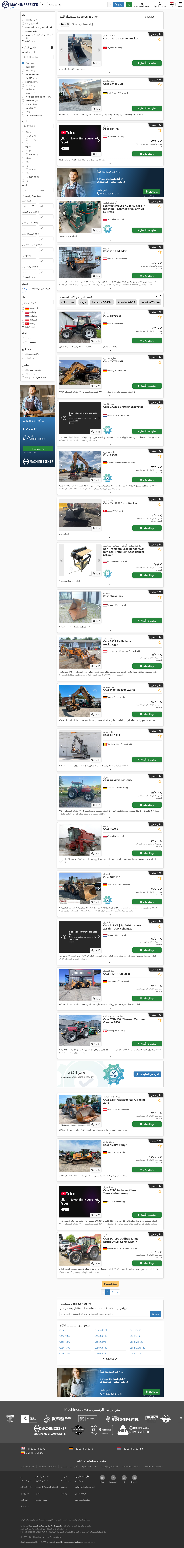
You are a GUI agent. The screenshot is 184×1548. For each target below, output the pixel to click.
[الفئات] (42, 4)
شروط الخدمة (61, 1542)
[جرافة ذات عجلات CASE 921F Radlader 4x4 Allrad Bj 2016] (80, 1111)
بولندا (33, 312)
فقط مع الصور (33, 370)
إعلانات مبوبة (32, 354)
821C (32, 169)
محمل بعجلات (67, 302)
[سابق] (61, 50)
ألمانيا (33, 308)
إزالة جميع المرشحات (83, 24)
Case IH (30, 67)
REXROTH (31, 100)
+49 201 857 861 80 (132, 1448)
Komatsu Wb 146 (150, 302)
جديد (28, 338)
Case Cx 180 (100, 1353)
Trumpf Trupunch (47, 1466)
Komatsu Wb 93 (126, 302)
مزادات (29, 357)
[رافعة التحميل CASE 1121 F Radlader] (80, 985)
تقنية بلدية (31, 31)
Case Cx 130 (100, 1347)
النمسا (33, 319)
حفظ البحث (111, 1283)
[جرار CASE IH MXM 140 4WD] (80, 791)
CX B (32, 135)
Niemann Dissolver (154, 1466)
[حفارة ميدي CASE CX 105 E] (80, 746)
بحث (119, 4)
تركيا (32, 323)
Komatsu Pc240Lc (102, 302)
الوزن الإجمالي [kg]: (30, 233)
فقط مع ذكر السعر (33, 196)
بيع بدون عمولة (38, 448)
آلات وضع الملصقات (69, 1466)
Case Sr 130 (136, 1353)
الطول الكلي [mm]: (30, 222)
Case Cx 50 (135, 1330)
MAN (30, 85)
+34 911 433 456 (34, 1453)
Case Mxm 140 (137, 1347)
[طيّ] (110, 73)
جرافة (83, 302)
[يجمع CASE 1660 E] (80, 840)
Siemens (31, 81)
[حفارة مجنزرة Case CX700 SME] (80, 372)
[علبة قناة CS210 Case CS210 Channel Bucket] (80, 50)
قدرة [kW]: (26, 255)
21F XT (33, 154)
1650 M (34, 176)
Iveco (30, 93)
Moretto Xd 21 (27, 1466)
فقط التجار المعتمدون (35, 377)
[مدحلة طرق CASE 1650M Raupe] (80, 1156)
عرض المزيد (111, 1358)
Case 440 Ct (100, 1330)
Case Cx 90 (135, 1335)
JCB (28, 111)
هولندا (33, 316)
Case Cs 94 (100, 1341)
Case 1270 (64, 1341)
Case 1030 (64, 1335)
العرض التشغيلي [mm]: (32, 244)
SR (28, 158)
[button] (180, 4)
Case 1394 (64, 1353)
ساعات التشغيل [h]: (30, 211)
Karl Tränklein (33, 115)
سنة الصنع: (26, 200)
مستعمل (30, 341)
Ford (29, 89)
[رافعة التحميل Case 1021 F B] (80, 888)
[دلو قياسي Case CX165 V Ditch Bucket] (80, 515)
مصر (26, 290)
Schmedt (31, 104)
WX (28, 147)
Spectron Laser (89, 1466)
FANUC (31, 78)
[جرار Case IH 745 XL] (80, 327)
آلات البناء (31, 19)
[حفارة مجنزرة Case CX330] (80, 466)
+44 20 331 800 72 (35, 1448)
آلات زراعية (31, 23)
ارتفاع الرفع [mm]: (30, 266)
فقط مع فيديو (32, 373)
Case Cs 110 (100, 1335)
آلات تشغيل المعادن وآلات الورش (39, 36)
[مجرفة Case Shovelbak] (80, 607)
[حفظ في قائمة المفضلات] (160, 39)
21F (28, 150)
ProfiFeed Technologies (38, 96)
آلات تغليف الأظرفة (109, 1466)
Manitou (30, 108)
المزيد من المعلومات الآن (147, 1074)
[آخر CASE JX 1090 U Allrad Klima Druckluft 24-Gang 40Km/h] (80, 1250)
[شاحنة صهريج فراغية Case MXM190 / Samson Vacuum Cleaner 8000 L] (80, 1030)
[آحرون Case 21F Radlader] (80, 262)
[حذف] (110, 4)
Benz (30, 70)
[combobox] (37, 302)
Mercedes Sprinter (131, 1466)
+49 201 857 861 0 (83, 1448)
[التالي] (99, 50)
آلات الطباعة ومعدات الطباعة (38, 27)
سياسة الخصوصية (73, 1542)
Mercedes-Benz (35, 74)
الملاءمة (150, 16)
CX (28, 132)
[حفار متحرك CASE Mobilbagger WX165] (80, 701)
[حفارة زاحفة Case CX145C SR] (80, 95)
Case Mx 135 (136, 1341)
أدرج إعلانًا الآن (151, 191)
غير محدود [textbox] (30, 302)
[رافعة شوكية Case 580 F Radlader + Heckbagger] (80, 653)
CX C (32, 139)
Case (29, 63)
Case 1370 (64, 1347)
